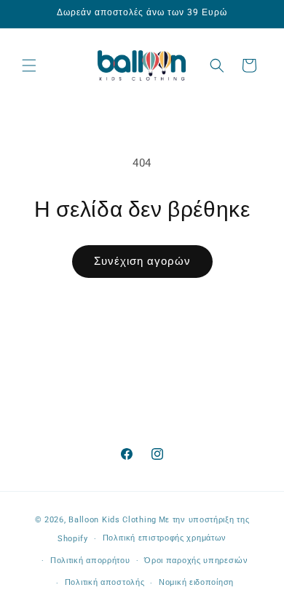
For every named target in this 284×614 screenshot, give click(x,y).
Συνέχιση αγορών (142, 261)
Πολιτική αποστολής (105, 582)
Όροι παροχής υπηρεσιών (196, 560)
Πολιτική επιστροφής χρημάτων (165, 538)
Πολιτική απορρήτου (90, 560)
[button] (29, 65)
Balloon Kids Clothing (112, 520)
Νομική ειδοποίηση (196, 582)
